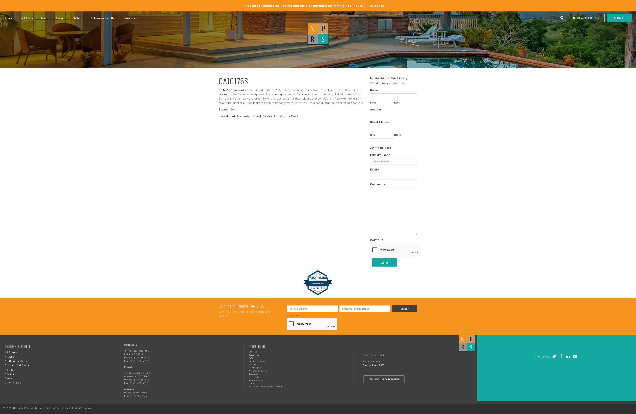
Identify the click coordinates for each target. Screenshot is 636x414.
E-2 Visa (252, 364)
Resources (253, 374)
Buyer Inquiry (255, 355)
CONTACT (619, 18)
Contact (252, 383)
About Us (253, 352)
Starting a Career (257, 361)
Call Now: (384, 379)
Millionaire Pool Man (586, 18)
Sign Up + (405, 308)
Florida (9, 369)
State (397, 134)
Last (397, 102)
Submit (384, 262)
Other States (13, 382)
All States (11, 352)
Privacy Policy (82, 407)
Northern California (16, 360)
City (372, 134)
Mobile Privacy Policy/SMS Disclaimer (266, 386)
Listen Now (377, 5)
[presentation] (395, 250)
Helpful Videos (256, 380)
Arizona (9, 356)
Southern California (17, 365)
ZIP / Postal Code (380, 147)
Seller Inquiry (255, 368)
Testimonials (255, 377)
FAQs (251, 358)
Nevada (9, 373)
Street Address (379, 121)
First (373, 102)
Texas (8, 378)
